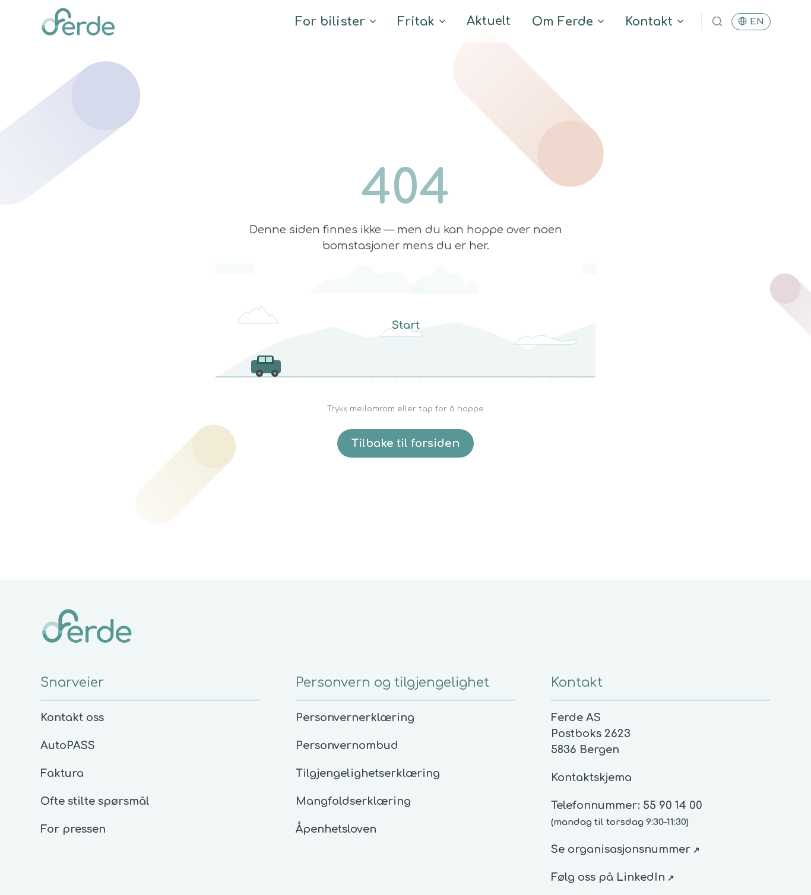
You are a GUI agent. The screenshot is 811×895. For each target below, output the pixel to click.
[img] (405, 329)
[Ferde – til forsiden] (78, 21)
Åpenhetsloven (336, 829)
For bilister (330, 21)
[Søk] (717, 21)
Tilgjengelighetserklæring (368, 773)
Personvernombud (347, 745)
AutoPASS (67, 745)
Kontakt (649, 21)
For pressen (73, 829)
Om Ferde (562, 21)
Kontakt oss (72, 717)
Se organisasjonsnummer (625, 849)
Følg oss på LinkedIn (612, 877)
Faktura (62, 773)
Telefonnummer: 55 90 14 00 (626, 805)
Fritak (416, 21)
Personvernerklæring (355, 717)
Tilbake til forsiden (405, 443)
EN (757, 22)
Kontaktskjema (591, 777)
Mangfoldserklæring (353, 801)
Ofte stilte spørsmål (95, 801)
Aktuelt (489, 21)
